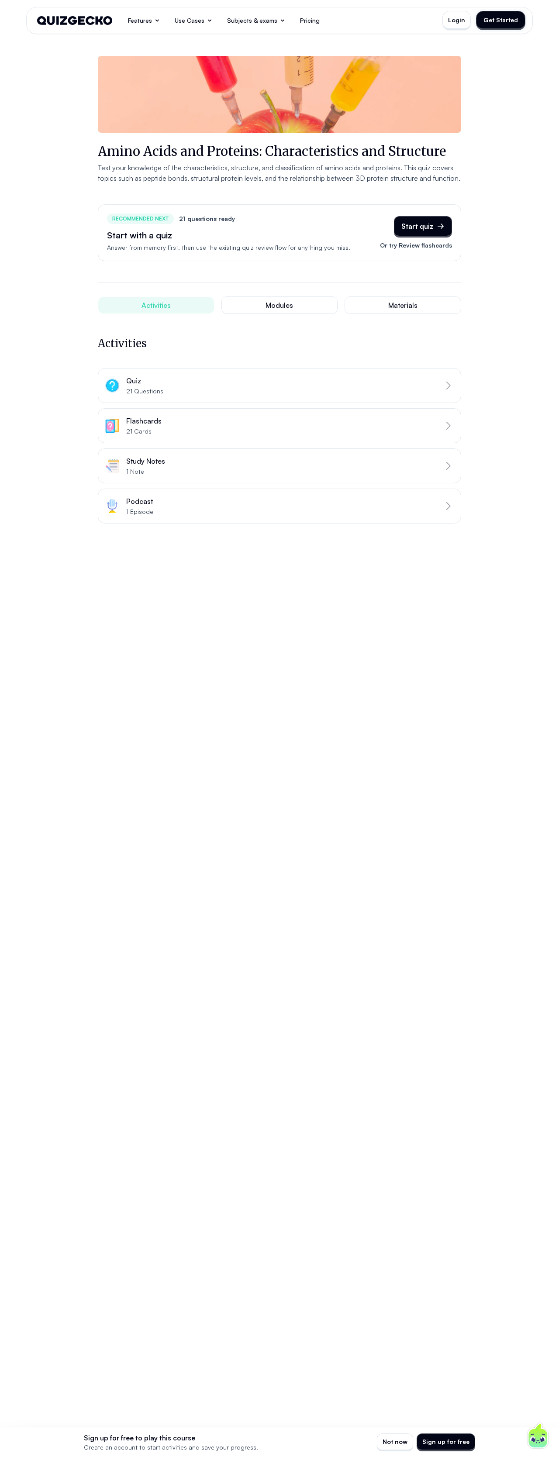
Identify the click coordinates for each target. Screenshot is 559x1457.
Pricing (310, 20)
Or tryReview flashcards (416, 245)
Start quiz (417, 226)
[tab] (156, 305)
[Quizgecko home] (74, 20)
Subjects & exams (252, 20)
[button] (279, 385)
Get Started (500, 20)
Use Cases (189, 20)
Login (456, 20)
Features (140, 20)
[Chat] (538, 1436)
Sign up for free (445, 1441)
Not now (395, 1441)
